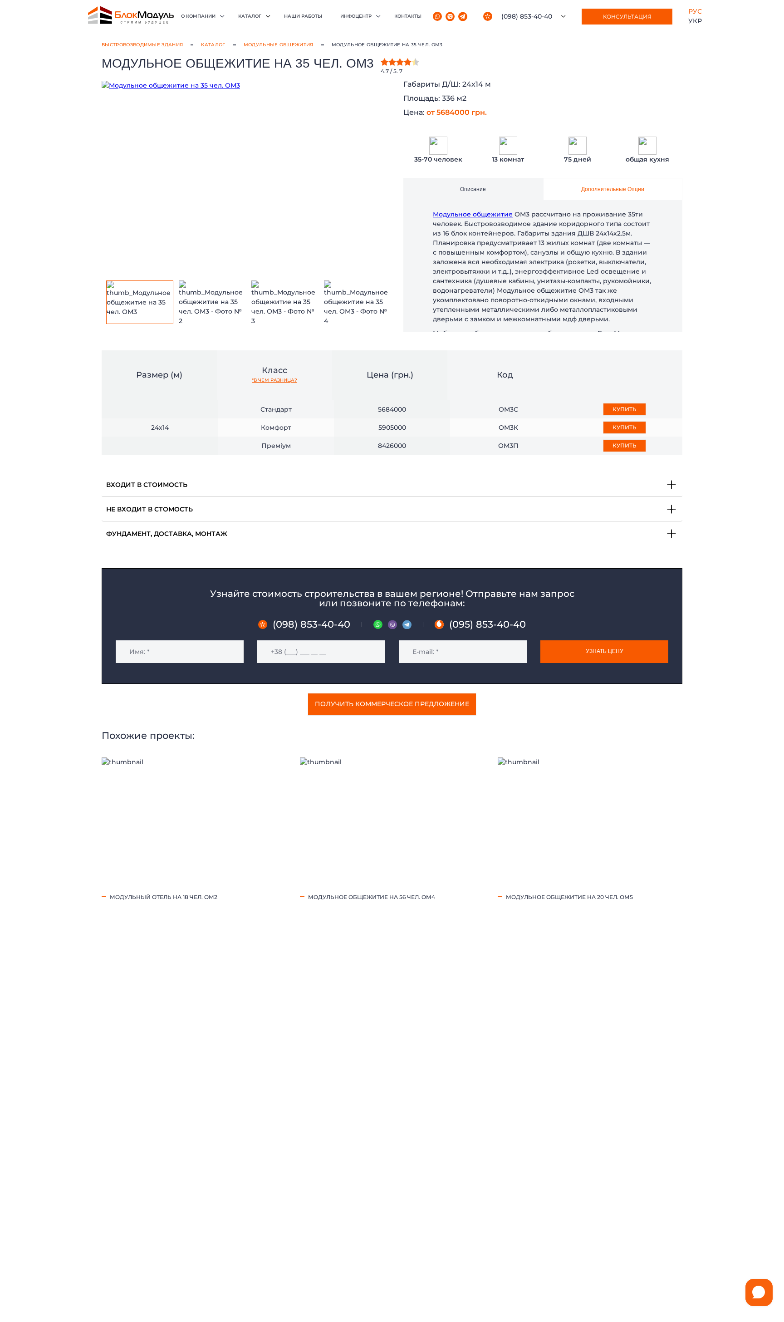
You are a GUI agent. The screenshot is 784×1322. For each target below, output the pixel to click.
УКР (695, 21)
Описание (473, 189)
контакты (407, 16)
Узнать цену (604, 651)
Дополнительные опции (612, 189)
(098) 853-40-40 (526, 16)
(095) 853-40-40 (487, 624)
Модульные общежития (279, 45)
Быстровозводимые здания (142, 45)
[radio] (384, 62)
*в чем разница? (274, 380)
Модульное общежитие (473, 214)
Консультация (627, 16)
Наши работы (303, 16)
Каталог (213, 45)
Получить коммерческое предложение (392, 704)
